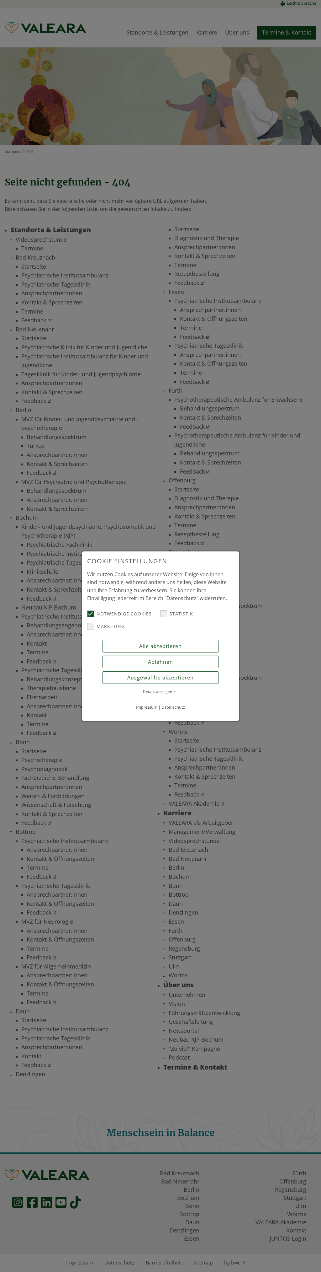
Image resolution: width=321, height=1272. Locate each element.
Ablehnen (160, 661)
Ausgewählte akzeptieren (160, 677)
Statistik (181, 614)
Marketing (111, 626)
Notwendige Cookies (124, 614)
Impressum (146, 707)
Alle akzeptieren (160, 646)
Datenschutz (173, 707)
